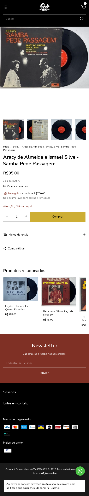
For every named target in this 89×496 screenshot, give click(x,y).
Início (6, 146)
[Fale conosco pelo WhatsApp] (80, 471)
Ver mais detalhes (17, 186)
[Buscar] (81, 19)
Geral (15, 146)
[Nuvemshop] (45, 474)
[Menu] (6, 8)
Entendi (55, 488)
